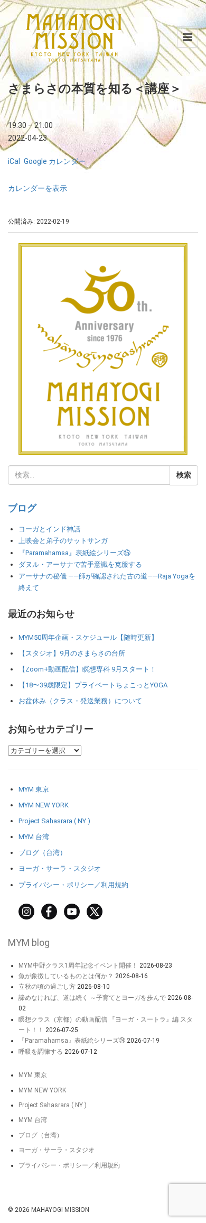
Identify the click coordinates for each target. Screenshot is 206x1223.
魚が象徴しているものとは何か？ (66, 976)
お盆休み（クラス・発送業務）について (80, 701)
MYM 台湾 (33, 837)
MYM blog (29, 942)
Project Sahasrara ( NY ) (54, 821)
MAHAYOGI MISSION (60, 1209)
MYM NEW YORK (43, 805)
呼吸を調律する (40, 1051)
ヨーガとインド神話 (49, 529)
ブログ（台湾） (42, 853)
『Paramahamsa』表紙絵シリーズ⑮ (74, 553)
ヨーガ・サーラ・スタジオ (59, 868)
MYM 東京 (33, 789)
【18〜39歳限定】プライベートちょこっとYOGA (92, 685)
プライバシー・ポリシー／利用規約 (73, 885)
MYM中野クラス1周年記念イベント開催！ (78, 965)
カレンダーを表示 (37, 188)
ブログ (22, 507)
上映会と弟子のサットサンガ (63, 541)
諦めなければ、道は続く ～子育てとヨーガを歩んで (92, 997)
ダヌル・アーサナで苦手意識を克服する (80, 564)
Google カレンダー (55, 161)
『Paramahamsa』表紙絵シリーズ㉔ (71, 1040)
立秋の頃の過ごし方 (47, 986)
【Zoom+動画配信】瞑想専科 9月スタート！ (87, 669)
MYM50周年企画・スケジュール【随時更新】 (88, 637)
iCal (14, 161)
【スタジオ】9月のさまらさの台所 (71, 653)
